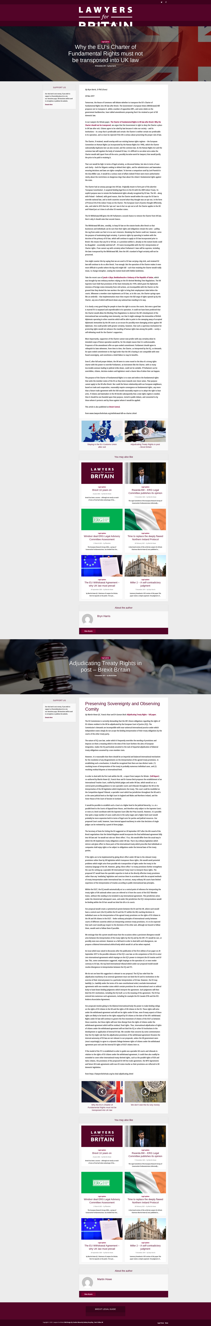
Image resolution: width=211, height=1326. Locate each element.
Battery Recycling (88, 1322)
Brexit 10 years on (102, 490)
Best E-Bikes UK (98, 1322)
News (109, 23)
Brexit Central (114, 406)
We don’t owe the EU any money (103, 1304)
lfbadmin (108, 543)
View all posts (88, 631)
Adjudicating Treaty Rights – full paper (141, 714)
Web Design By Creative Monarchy (73, 1322)
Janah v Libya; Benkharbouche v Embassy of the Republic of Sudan (128, 277)
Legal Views (98, 23)
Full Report (154, 776)
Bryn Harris (112, 66)
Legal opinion (105, 42)
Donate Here (49, 104)
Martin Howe (107, 494)
